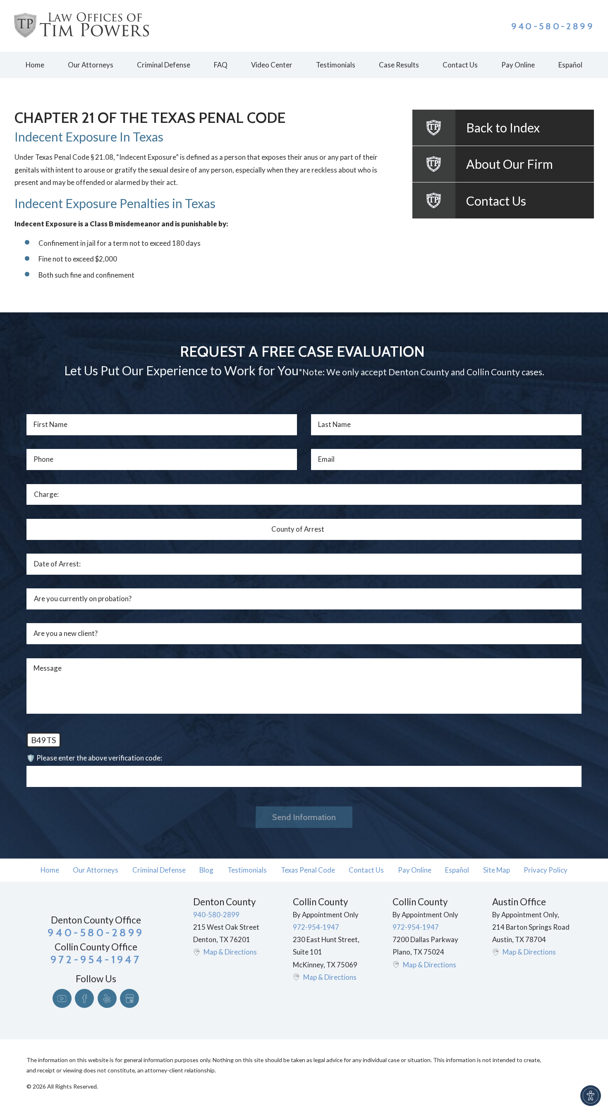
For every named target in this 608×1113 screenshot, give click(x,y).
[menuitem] (35, 65)
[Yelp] (107, 998)
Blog (206, 870)
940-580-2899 (552, 26)
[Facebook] (84, 998)
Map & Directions (230, 951)
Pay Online (414, 870)
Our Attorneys (95, 870)
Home (50, 870)
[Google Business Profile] (129, 998)
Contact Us (366, 870)
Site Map (496, 870)
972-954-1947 (316, 927)
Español (457, 870)
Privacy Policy (545, 870)
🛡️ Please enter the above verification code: (94, 757)
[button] (590, 1095)
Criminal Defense (159, 870)
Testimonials (247, 870)
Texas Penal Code (308, 870)
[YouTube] (62, 998)
